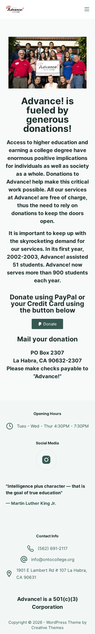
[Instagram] (46, 459)
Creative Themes (47, 627)
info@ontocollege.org (52, 559)
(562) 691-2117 (53, 548)
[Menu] (86, 9)
